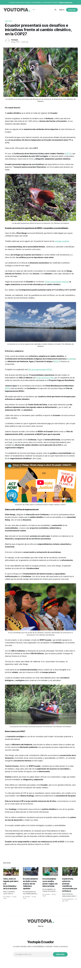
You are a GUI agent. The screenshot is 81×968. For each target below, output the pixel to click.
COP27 (68, 154)
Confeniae (71, 359)
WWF (8, 388)
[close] (78, 2)
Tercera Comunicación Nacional (56, 282)
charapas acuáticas (62, 241)
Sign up (40, 926)
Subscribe (72, 10)
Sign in (61, 10)
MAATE (57, 361)
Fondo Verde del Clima (44, 378)
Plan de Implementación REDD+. (40, 370)
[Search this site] (55, 9)
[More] (33, 9)
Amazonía (8, 21)
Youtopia (14, 40)
